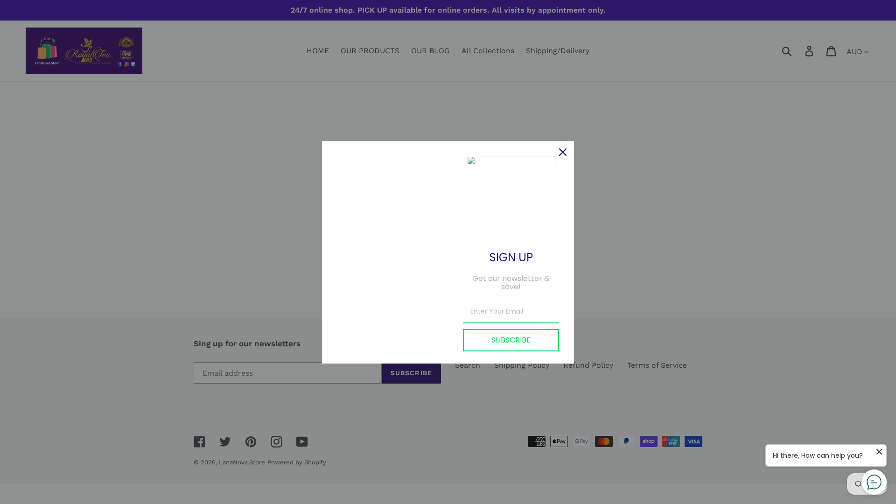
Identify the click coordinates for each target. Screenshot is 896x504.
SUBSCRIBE (511, 340)
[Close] (563, 152)
